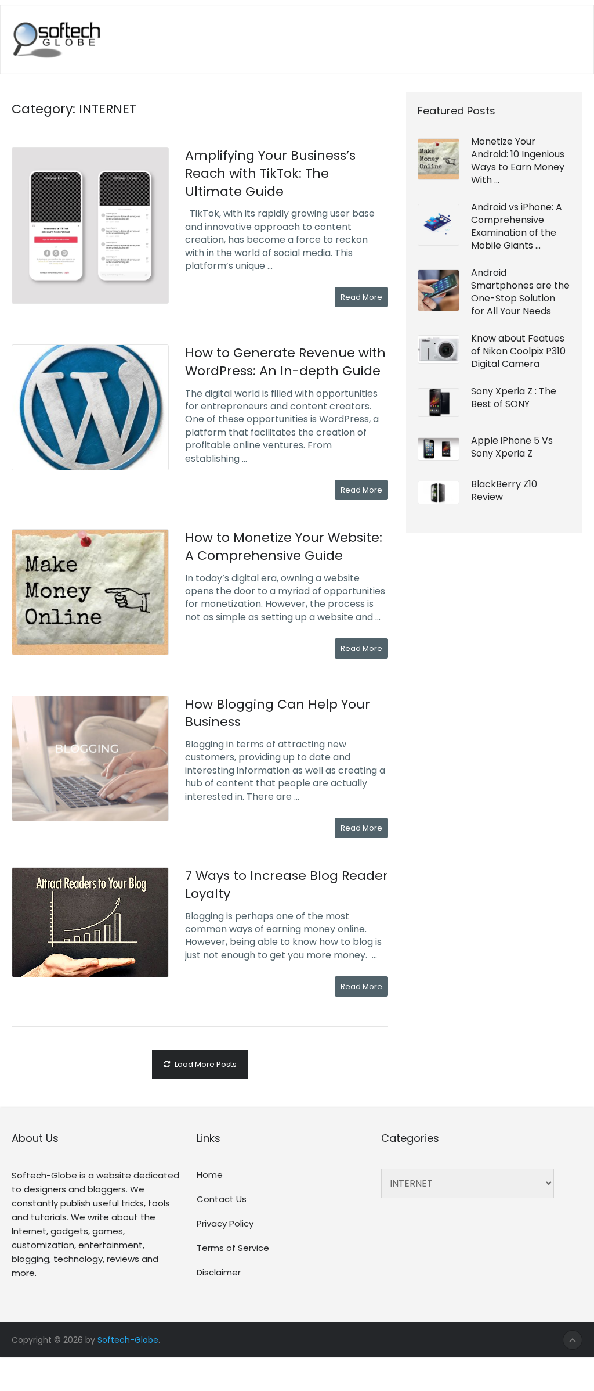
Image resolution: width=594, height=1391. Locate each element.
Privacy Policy (225, 1223)
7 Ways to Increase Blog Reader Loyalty (286, 885)
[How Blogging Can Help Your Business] (89, 758)
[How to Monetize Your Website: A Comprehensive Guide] (89, 592)
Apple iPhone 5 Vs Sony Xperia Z (512, 447)
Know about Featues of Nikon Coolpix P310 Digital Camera (518, 351)
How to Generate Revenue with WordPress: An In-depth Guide (285, 362)
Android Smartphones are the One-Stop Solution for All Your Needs (520, 292)
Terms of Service (233, 1248)
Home (210, 1175)
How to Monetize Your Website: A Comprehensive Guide (283, 547)
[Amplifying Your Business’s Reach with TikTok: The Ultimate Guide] (89, 225)
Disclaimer (219, 1272)
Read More (361, 297)
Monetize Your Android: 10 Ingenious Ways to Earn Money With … (517, 160)
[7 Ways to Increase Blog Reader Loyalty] (89, 922)
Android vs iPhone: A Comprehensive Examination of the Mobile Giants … (516, 226)
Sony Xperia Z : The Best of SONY (513, 397)
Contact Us (222, 1199)
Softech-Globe (127, 1340)
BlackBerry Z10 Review (504, 490)
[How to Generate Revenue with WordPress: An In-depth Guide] (89, 407)
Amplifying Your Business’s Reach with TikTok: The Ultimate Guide (270, 173)
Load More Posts (206, 1064)
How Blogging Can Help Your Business (277, 713)
